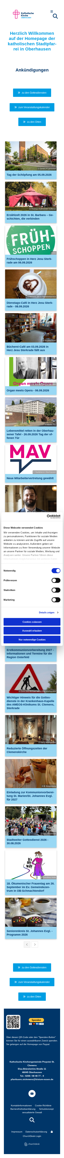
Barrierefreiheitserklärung (22, 1109)
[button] (52, 12)
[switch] (56, 580)
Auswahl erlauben (32, 630)
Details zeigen (46, 612)
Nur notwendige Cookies (32, 639)
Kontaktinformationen (21, 1105)
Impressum (16, 1131)
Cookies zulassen (32, 621)
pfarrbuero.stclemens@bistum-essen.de (32, 1079)
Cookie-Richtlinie (43, 1105)
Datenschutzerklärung (36, 1131)
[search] (55, 16)
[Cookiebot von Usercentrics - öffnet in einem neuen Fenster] (46, 517)
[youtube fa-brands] (32, 1094)
